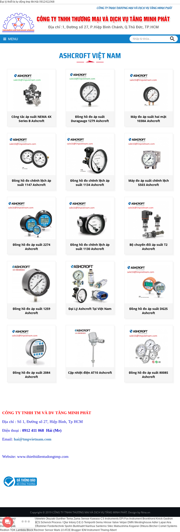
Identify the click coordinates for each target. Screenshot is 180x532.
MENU (12, 39)
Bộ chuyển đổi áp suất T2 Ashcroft (148, 247)
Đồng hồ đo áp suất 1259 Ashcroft (31, 311)
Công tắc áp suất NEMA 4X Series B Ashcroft (31, 119)
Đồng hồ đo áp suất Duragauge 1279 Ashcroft (90, 119)
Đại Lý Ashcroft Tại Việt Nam (90, 309)
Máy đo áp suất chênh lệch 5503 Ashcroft (148, 182)
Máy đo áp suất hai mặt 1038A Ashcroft (148, 119)
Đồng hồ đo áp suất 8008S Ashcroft (148, 374)
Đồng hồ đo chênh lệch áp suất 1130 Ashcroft (90, 247)
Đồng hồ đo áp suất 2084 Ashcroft (31, 374)
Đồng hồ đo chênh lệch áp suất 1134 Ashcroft (90, 182)
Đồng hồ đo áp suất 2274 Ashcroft (31, 247)
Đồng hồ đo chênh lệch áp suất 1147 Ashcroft (31, 182)
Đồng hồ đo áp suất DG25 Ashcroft (148, 311)
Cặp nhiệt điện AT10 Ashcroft (90, 372)
